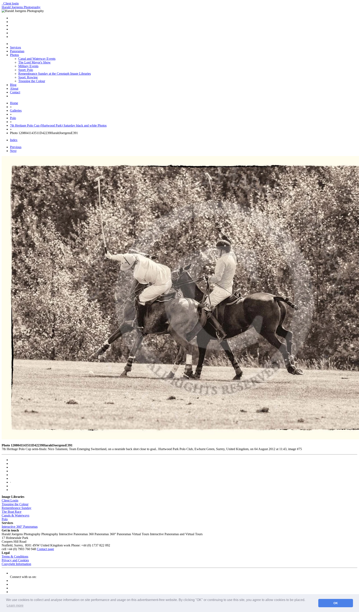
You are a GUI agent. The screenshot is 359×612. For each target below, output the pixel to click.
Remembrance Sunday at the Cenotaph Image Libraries (54, 73)
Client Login (10, 500)
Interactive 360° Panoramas (20, 526)
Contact (15, 92)
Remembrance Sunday (16, 508)
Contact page (45, 549)
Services (15, 47)
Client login (10, 3)
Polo (5, 519)
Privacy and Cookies (15, 560)
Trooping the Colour (31, 81)
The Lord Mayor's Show (34, 62)
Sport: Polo (25, 70)
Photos (14, 55)
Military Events (28, 66)
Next (13, 151)
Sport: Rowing (28, 77)
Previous (15, 147)
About (14, 88)
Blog (13, 85)
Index (13, 140)
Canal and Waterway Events (36, 58)
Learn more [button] (15, 605)
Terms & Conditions (15, 556)
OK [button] (335, 603)
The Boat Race (11, 511)
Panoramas (17, 51)
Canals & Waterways (15, 515)
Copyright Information (16, 564)
